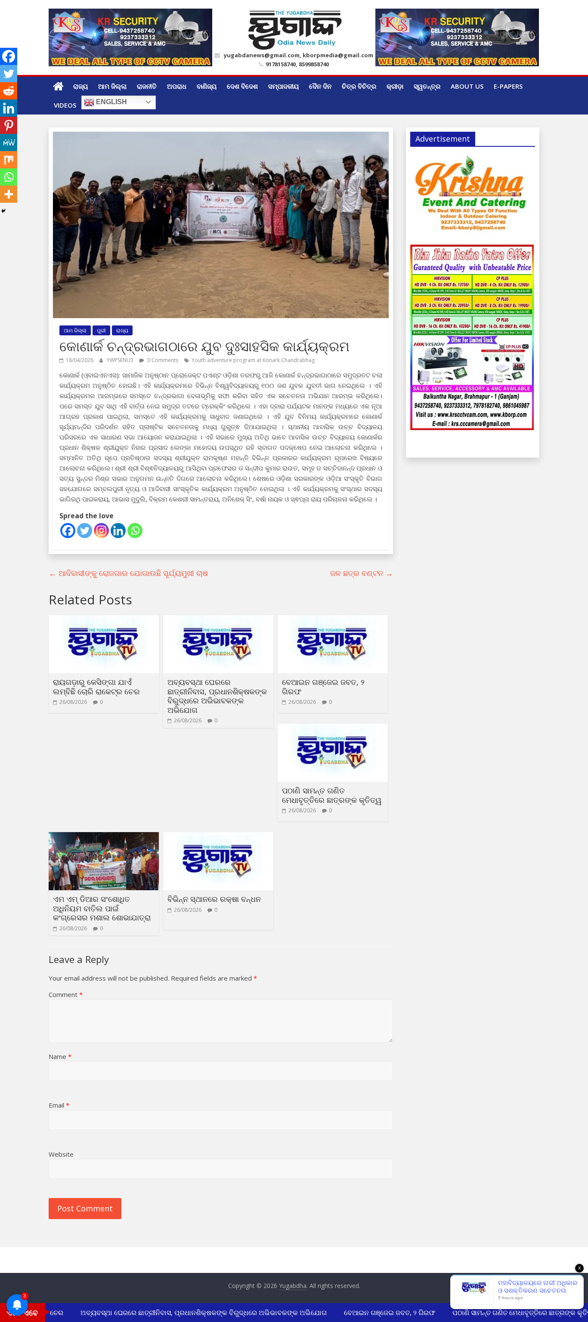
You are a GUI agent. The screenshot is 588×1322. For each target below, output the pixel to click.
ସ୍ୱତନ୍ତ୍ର (427, 86)
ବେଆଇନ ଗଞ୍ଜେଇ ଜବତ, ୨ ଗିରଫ (323, 687)
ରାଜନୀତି (147, 86)
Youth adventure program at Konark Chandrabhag (253, 360)
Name (60, 1056)
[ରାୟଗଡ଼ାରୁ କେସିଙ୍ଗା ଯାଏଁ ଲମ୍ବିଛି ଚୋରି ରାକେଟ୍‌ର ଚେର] (104, 620)
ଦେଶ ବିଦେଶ (242, 86)
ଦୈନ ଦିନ (320, 86)
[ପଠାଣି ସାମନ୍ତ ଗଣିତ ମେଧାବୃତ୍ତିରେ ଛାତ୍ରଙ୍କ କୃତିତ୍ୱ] (333, 729)
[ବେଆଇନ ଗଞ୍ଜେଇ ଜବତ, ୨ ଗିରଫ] (333, 620)
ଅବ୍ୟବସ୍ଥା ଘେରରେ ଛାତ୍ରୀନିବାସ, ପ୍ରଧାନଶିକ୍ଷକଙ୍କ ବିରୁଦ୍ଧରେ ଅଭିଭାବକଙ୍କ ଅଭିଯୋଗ (217, 696)
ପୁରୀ (101, 330)
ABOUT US (467, 86)
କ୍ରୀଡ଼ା (395, 86)
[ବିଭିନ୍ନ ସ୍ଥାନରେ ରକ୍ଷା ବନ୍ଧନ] (218, 837)
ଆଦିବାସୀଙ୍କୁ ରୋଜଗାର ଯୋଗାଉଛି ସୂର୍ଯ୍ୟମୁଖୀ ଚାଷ (128, 573)
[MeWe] (8, 142)
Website (61, 1154)
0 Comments (162, 360)
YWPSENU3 (121, 360)
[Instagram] (101, 530)
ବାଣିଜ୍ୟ (207, 86)
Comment (66, 994)
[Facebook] (67, 530)
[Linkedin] (118, 530)
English (110, 101)
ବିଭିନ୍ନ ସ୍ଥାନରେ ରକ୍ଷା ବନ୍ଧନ (214, 899)
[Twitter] (84, 530)
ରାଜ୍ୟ (80, 86)
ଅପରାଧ (176, 86)
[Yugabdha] (58, 86)
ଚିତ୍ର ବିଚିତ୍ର (359, 86)
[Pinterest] (8, 125)
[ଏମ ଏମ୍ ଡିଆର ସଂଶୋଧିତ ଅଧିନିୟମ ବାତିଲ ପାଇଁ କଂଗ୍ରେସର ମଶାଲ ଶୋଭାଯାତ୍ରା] (104, 837)
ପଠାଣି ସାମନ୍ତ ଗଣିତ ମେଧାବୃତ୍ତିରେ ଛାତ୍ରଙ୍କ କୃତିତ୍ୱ (332, 795)
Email (59, 1105)
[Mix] (8, 159)
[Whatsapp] (134, 530)
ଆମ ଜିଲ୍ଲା (112, 86)
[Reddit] (8, 90)
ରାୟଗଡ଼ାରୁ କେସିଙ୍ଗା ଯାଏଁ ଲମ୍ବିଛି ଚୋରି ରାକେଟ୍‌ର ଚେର (96, 687)
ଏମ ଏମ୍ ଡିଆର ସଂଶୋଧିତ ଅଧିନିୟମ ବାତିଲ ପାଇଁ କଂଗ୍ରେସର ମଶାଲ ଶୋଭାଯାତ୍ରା (102, 908)
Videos (65, 105)
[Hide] (3, 210)
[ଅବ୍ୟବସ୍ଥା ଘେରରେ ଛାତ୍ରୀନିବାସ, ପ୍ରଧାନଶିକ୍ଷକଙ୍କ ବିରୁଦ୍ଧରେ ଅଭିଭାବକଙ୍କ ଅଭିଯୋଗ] (218, 620)
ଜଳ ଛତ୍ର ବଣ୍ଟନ (361, 573)
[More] (8, 194)
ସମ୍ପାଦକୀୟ (283, 86)
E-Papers (508, 86)
